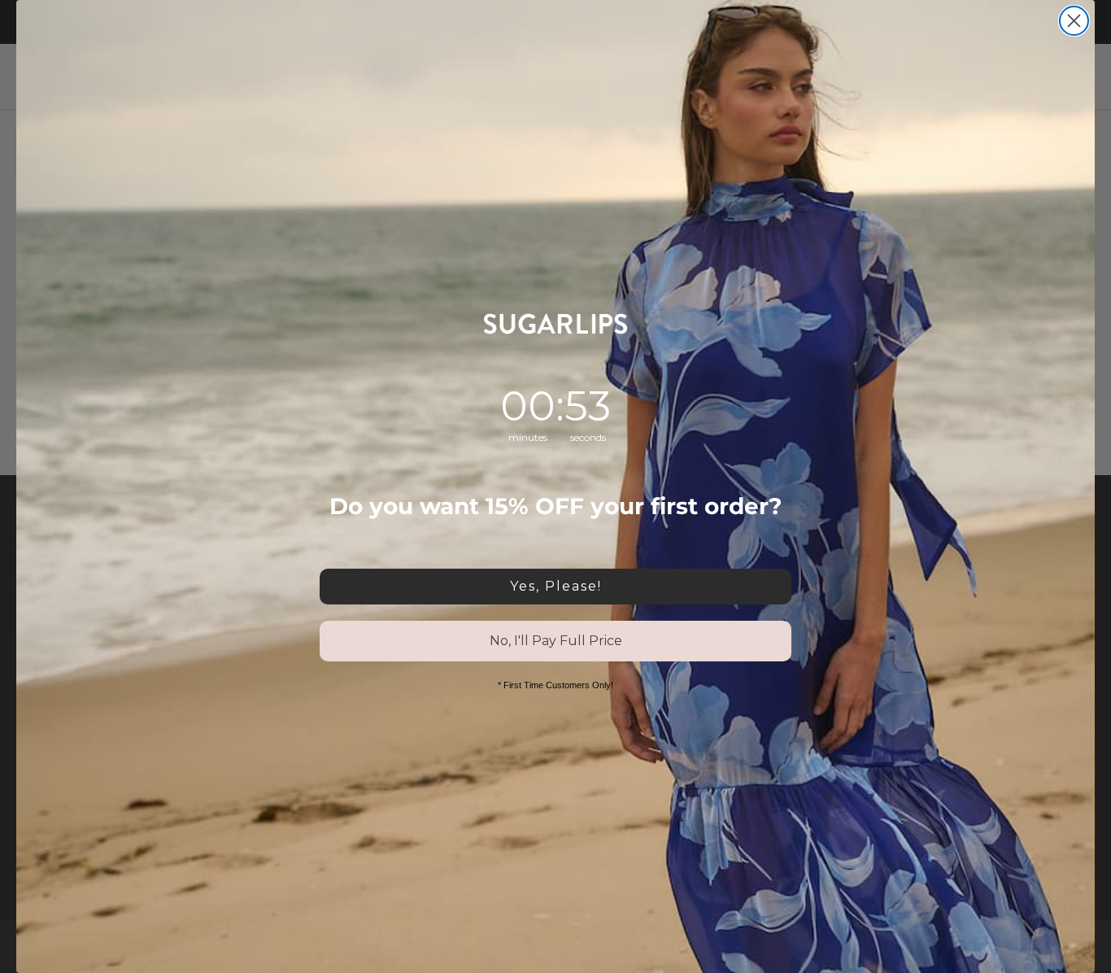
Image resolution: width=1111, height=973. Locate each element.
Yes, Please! (556, 586)
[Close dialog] (1074, 21)
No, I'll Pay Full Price (556, 640)
